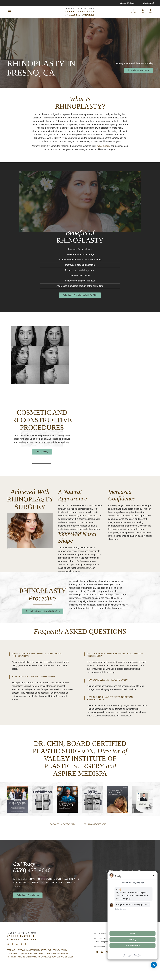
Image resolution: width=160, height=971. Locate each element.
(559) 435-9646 (32, 870)
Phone (143, 13)
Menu (9, 13)
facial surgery (103, 146)
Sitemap (22, 950)
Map (150, 13)
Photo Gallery (42, 452)
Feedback (11, 950)
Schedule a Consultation (138, 70)
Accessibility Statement (39, 950)
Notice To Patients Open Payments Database (28, 957)
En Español (148, 3)
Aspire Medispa (127, 3)
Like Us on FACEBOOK (95, 824)
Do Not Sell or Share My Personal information (45, 953)
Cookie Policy (13, 953)
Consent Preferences (62, 957)
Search (134, 13)
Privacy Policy (60, 950)
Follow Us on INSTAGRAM (62, 824)
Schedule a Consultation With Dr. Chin (80, 295)
